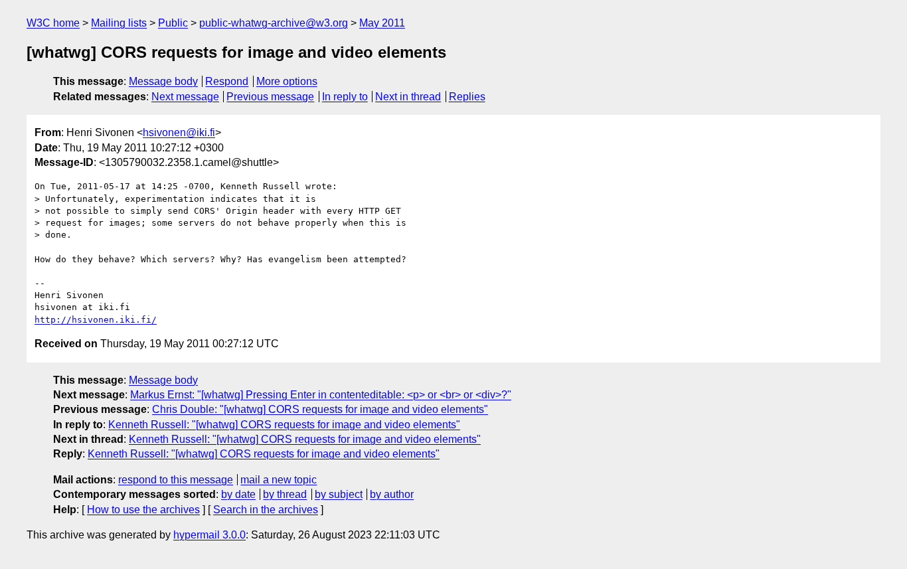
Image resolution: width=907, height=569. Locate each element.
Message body (163, 81)
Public (173, 23)
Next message (185, 96)
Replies (467, 96)
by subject (339, 494)
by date (238, 494)
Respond (226, 81)
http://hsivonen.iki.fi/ (96, 320)
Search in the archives (265, 509)
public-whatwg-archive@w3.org (273, 23)
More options (286, 81)
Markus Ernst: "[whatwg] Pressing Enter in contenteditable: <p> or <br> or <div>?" (320, 394)
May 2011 (382, 23)
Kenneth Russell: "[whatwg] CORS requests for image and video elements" (284, 424)
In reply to (345, 96)
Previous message (270, 96)
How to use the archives (143, 509)
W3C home (53, 23)
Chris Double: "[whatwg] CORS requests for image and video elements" (320, 409)
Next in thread (408, 96)
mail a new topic (278, 479)
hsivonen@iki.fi (179, 132)
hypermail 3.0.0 (209, 534)
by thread (285, 494)
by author (392, 494)
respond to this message (175, 479)
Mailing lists (119, 23)
